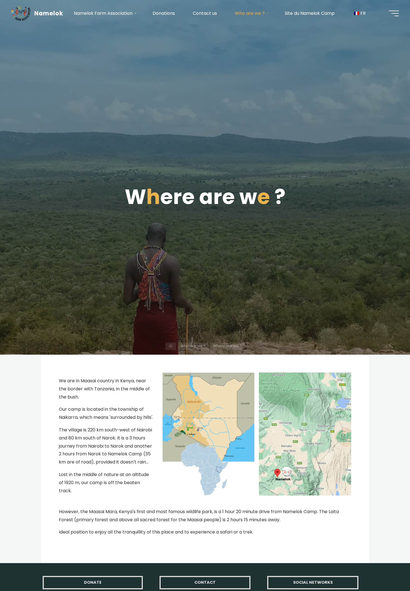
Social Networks (313, 582)
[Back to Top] (388, 569)
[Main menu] (394, 13)
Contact (205, 582)
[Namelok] (20, 13)
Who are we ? (193, 346)
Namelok (48, 13)
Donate (93, 582)
